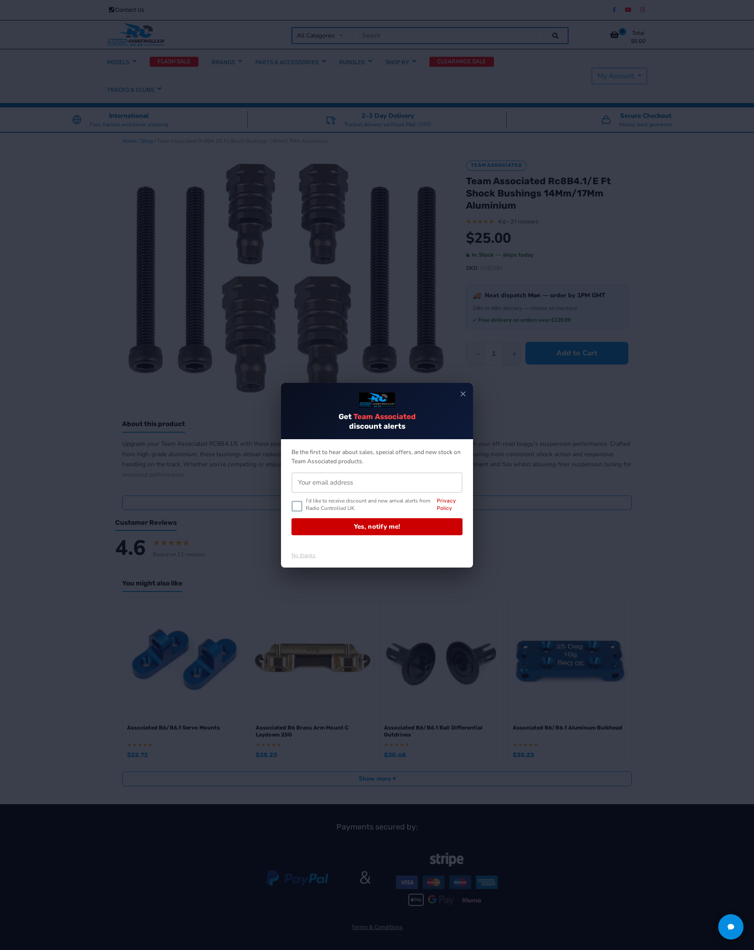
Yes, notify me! (377, 526)
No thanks (303, 555)
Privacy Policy (446, 504)
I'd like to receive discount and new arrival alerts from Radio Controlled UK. (381, 504)
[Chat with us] (731, 927)
